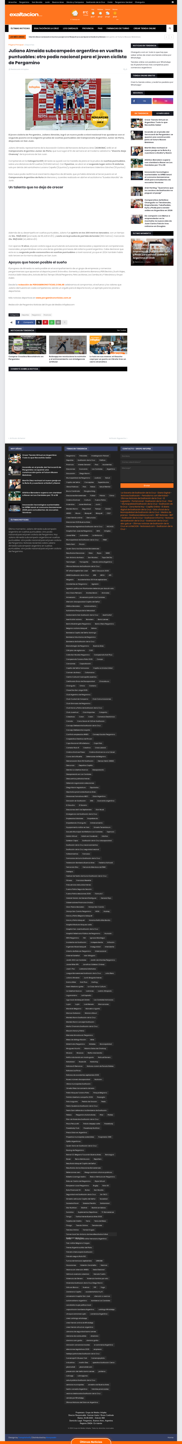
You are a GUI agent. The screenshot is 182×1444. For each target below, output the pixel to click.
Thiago (69, 1225)
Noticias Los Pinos (73, 1070)
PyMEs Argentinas (73, 1141)
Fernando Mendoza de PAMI (94, 867)
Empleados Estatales (74, 818)
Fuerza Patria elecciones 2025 (78, 894)
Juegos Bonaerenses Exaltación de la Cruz (83, 973)
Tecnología (70, 562)
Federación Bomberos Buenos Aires (80, 863)
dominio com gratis (74, 1340)
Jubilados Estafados (87, 969)
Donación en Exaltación (76, 801)
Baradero (89, 619)
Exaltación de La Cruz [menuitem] (46, 28)
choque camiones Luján (76, 1314)
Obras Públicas (72, 487)
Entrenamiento (96, 823)
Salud (107, 478)
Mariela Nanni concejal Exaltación (80, 1022)
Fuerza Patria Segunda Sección (79, 889)
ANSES (68, 513)
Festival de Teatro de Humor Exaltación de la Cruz (86, 876)
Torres (68, 1239)
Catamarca (89, 672)
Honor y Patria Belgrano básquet (79, 916)
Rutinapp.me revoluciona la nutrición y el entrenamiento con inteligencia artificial (67, 359)
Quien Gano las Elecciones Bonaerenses (82, 548)
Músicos (80, 1053)
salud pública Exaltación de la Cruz (80, 1380)
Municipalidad (106, 1044)
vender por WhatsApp (75, 1398)
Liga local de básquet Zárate (77, 1000)
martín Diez (83, 1362)
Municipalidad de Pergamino (78, 478)
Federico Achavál (106, 863)
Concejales (89, 482)
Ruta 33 (106, 1185)
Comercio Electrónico (106, 717)
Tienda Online (82, 1225)
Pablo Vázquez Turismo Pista (77, 1093)
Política (102, 460)
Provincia (47, 315)
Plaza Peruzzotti (72, 1124)
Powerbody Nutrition (92, 1128)
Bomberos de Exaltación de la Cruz (80, 641)
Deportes (29, 44)
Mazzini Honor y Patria (75, 1031)
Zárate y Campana (75, 2)
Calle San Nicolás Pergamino (78, 655)
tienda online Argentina (102, 562)
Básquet (99, 513)
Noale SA (82, 1062)
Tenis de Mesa (100, 1221)
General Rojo (106, 898)
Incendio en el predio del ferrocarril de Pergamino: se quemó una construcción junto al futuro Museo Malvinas (159, 137)
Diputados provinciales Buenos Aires (81, 792)
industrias (70, 1362)
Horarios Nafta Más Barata (99, 920)
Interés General (84, 464)
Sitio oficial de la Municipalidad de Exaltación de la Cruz (144, 511)
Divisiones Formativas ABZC (77, 796)
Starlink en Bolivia (99, 1208)
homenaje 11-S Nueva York (76, 1358)
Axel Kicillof (107, 615)
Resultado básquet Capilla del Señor (81, 1163)
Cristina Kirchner (73, 500)
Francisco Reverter (83, 880)
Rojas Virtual (100, 1181)
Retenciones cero (73, 1172)
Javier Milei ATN (72, 964)
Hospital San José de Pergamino (79, 531)
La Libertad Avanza (74, 991)
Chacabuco (104, 681)
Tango (68, 1216)
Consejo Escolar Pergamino (104, 734)
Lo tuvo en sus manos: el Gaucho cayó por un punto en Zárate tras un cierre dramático (108, 359)
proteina (102, 1371)
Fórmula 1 (99, 894)
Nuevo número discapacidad (78, 1079)
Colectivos (70, 717)
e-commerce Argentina (103, 1345)
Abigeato (70, 579)
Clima (111, 495)
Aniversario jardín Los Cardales (92, 597)
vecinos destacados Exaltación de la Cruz (83, 1393)
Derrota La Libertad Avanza (77, 770)
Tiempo (98, 509)
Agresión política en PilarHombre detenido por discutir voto (90, 588)
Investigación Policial (100, 456)
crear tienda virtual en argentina (79, 1327)
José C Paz (70, 969)
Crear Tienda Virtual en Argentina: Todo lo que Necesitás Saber (156, 122)
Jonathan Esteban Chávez (94, 964)
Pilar (101, 1115)
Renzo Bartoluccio (82, 1159)
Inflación (110, 942)
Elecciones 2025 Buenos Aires (78, 522)
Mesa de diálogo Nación (76, 1039)
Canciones (70, 663)
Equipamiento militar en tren (77, 827)
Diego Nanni (84, 473)
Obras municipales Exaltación (78, 1084)
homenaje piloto (98, 1358)
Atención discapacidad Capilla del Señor (83, 602)
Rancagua (109, 1154)
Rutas (87, 1190)
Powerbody (108, 1124)
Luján (77, 1004)
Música (69, 1053)
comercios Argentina (98, 1314)
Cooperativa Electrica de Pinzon (79, 739)
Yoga (103, 1287)
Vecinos (104, 1265)
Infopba (107, 531)
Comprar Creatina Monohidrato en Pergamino (26, 357)
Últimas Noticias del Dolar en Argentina (82, 1402)
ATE (110, 575)
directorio (94, 1336)
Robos (92, 487)
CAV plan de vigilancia (75, 650)
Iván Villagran (89, 955)
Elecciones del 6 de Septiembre (78, 809)
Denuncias (91, 518)
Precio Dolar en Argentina (76, 1132)
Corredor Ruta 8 (72, 748)
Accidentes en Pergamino (76, 584)
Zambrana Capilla (73, 1292)
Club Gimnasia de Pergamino (78, 703)
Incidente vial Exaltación (76, 942)
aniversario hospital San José (78, 1296)
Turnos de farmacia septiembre (79, 1261)
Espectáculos (103, 482)
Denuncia (70, 765)
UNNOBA (99, 1261)
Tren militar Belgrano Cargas (77, 1243)
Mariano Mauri (91, 1013)
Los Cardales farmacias (103, 1000)
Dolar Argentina (99, 796)
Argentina (111, 469)
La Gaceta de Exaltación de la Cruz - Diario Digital (145, 492)
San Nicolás (37, 2)
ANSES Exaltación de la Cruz (77, 575)
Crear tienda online (74, 518)
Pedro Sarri (70, 544)
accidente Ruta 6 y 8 (94, 1292)
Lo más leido (162, 113)
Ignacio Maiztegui (97, 938)
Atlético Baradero (73, 606)
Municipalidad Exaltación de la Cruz (139, 503)
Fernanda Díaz (72, 867)
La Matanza (97, 535)
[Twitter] (39, 322)
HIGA (97, 911)
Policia (102, 495)
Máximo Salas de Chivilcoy (95, 1048)
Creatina (87, 748)
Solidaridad (104, 1203)
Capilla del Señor (73, 482)
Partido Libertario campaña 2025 (79, 1097)
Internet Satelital (73, 955)
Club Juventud (72, 712)
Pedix (103, 1101)
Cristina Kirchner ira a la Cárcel (102, 752)
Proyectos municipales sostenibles (80, 1137)
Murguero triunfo (73, 1048)
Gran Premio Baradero (75, 907)
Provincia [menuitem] (88, 28)
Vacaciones (71, 1265)
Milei (92, 1039)
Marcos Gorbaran (73, 1013)
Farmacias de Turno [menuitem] (118, 28)
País (84, 487)
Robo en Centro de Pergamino (78, 1181)
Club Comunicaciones (102, 699)
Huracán (108, 933)
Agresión (95, 584)
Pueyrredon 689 (104, 1137)
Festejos (69, 871)
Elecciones (70, 469)
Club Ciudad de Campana (77, 699)
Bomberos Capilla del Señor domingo (81, 633)
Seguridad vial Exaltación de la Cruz (81, 1194)
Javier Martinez (85, 504)
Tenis (88, 1221)
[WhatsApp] (52, 322)
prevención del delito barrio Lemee (80, 1371)
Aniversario (70, 597)
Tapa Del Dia (107, 557)
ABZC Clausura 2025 (100, 571)
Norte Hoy (94, 1062)
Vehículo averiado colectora (77, 1274)
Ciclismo (92, 686)
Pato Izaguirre (71, 1101)
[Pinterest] (45, 322)
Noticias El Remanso (74, 1066)
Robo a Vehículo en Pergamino (102, 1177)
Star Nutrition (71, 1208)
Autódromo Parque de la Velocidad (80, 610)
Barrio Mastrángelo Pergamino (78, 624)
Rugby (95, 1185)
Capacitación (85, 663)
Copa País (98, 743)
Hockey (106, 911)
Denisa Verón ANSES (106, 761)
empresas (98, 1349)
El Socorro (83, 805)
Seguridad (86, 509)
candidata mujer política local (78, 1305)
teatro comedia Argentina (76, 1389)
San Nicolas (93, 557)
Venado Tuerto (99, 1274)
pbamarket (70, 1367)
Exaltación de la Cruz (95, 2)
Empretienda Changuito (76, 823)
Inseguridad (95, 947)
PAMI (105, 540)
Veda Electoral (99, 1269)
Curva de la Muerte (74, 756)
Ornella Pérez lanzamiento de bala (80, 1088)
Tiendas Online (72, 1230)
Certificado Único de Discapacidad (80, 681)
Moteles (92, 1044)
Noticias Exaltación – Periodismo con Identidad (144, 495)
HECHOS (110, 526)
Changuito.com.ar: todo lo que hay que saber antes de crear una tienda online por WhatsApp (151, 55)
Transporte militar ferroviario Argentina (90, 1239)
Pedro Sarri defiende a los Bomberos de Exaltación (86, 1110)
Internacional (100, 951)
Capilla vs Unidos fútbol (102, 668)
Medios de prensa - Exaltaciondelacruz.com (145, 514)
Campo (100, 659)
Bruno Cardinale (73, 491)
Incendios (70, 504)
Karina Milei (71, 982)
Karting (95, 982)
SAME (108, 553)
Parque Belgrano (100, 1093)
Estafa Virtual (71, 836)
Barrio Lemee (103, 619)
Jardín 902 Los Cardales (76, 960)
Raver (68, 1159)
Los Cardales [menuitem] (70, 28)
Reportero (97, 1159)
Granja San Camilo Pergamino (78, 911)
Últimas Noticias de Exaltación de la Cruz (83, 566)
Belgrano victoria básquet (76, 628)
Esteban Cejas (72, 840)
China (82, 686)
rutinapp (69, 1376)
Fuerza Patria (100, 500)
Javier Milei (70, 535)
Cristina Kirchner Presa (75, 752)
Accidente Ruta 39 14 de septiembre (92, 579)
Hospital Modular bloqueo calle (79, 924)
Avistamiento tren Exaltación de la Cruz (82, 615)
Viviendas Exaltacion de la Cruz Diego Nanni (84, 1283)
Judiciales (84, 535)
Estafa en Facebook (89, 836)
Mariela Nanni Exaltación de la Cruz (81, 1017)
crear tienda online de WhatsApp (79, 1323)
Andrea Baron (91, 593)
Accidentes (107, 464)
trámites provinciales (100, 1389)
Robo (91, 553)
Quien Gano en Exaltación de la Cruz (81, 1146)
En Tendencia (141, 113)
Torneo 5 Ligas (88, 1230)
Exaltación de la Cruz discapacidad (97, 840)
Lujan (68, 1004)
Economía (83, 469)
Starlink (84, 1208)
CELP (108, 513)
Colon (81, 717)
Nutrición (98, 1079)
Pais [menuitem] (100, 28)
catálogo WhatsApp (106, 1309)
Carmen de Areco (73, 672)
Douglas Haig (89, 491)
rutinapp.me (82, 1376)
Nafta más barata (95, 1053)
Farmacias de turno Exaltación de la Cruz (83, 858)
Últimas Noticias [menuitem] (20, 28)
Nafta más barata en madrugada (80, 1057)
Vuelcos (86, 1287)
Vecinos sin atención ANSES (77, 1269)
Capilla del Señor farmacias (77, 668)
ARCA (102, 575)
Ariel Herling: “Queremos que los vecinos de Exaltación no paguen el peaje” (159, 190)
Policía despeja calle (91, 1124)
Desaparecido (98, 770)
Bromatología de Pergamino (77, 646)
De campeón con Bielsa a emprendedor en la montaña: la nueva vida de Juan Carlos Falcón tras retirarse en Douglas (158, 221)
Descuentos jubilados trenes (77, 779)
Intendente (109, 947)
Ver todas (121, 330)
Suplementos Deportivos (87, 1212)
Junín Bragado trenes (93, 978)
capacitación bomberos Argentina (80, 1309)
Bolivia (94, 628)
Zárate (107, 509)
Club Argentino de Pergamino (78, 694)
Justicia (97, 478)
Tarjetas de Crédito (73, 1221)
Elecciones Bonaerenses (76, 495)
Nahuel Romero (104, 1057)
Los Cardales (97, 469)
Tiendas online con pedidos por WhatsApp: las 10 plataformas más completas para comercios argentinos (151, 65)
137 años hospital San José (77, 571)
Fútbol (92, 495)
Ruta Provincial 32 (73, 1190)
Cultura (87, 500)
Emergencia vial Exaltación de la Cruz (81, 814)
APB (94, 575)
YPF (95, 1287)
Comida (69, 721)
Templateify (24, 1437)
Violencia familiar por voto (97, 1278)
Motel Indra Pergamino (75, 1044)
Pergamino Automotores (85, 1115)
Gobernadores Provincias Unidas (79, 902)
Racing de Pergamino (75, 1150)
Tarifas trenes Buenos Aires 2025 (89, 1216)
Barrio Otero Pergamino (104, 624)
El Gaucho (70, 805)
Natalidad (70, 1062)
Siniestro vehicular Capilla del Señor (80, 1199)
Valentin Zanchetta (88, 1265)
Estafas (105, 836)
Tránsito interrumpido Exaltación (79, 1252)
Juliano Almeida (72, 978)
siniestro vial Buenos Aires (98, 1385)
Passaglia (101, 1097)
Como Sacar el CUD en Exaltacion (91, 721)
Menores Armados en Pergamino (79, 1035)
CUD (91, 650)
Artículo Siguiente (117, 438)
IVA (84, 938)
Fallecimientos (72, 854)
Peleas (69, 1115)
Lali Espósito (86, 995)
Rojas (99, 553)
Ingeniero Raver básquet (76, 947)
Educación (70, 473)
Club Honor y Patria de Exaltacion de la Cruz (84, 708)
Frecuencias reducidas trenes (78, 885)
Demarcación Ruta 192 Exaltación (79, 761)
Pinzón (82, 544)
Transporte (84, 562)
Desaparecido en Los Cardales (78, 774)
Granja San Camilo (96, 907)
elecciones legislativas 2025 (77, 1349)
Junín (47, 2)
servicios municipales (75, 1385)
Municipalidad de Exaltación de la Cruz (82, 540)
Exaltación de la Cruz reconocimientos (82, 845)
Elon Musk (100, 809)
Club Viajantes (89, 712)
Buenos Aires (58, 2)
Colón (110, 2)
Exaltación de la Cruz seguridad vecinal (82, 849)
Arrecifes (13, 2)
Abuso (77, 513)
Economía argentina (106, 801)
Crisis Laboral (100, 748)
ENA (91, 801)
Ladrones (90, 991)
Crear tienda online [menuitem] (145, 28)
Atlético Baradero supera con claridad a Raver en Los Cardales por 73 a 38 (158, 162)
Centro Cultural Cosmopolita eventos (81, 677)
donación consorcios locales (78, 1345)
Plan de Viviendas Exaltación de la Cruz (82, 1119)
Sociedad (103, 1199)
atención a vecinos (102, 1296)
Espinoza (110, 832)
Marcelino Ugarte (93, 1009)
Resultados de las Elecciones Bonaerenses (83, 1168)
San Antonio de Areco (75, 557)
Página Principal (16, 44)
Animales (105, 593)
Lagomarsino (71, 995)
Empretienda (92, 818)
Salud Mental (105, 487)
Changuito (140, 2)
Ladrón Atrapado (105, 991)
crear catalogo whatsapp (76, 1318)
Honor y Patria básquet (75, 920)
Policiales (83, 456)
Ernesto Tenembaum (102, 827)
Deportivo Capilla (86, 765)
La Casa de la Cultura (97, 986)
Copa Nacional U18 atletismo (77, 743)
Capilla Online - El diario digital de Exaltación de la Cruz (144, 508)
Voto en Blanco (72, 1287)
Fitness (69, 880)
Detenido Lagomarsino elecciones (80, 783)
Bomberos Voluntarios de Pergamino (81, 637)
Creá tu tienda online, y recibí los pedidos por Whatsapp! (152, 83)
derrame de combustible (76, 1336)
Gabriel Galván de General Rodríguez (81, 898)
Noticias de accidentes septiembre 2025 (82, 1075)
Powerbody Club (72, 1128)
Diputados (94, 787)
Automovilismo (90, 606)
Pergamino (24, 2)
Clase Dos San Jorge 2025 (76, 690)
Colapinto (103, 712)
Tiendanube (97, 1225)
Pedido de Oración (89, 1101)
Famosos (86, 854)
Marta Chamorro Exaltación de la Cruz (82, 1026)
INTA (98, 531)
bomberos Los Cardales (100, 1300)
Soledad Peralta (89, 1203)
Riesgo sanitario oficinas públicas (98, 1172)
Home (170, 1437)
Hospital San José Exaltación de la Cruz (82, 929)
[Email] (58, 322)
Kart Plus (83, 982)
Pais (96, 464)
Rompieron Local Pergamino (77, 1185)
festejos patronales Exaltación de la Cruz (83, 1354)
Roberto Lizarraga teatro (76, 1177)
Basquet (88, 513)
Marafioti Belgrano (73, 1009)
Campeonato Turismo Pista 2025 (79, 659)
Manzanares (103, 1004)
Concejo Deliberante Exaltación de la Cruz (83, 725)
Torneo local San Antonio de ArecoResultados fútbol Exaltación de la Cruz (87, 1234)
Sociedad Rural (72, 1203)
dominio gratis (92, 1340)
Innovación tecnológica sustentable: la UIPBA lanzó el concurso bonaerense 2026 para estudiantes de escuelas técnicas (158, 177)
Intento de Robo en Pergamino (78, 951)
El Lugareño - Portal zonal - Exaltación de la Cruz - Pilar (146, 500)
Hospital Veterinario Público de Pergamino (83, 933)
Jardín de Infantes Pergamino (103, 960)
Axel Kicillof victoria (74, 619)
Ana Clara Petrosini (74, 593)
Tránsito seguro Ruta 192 (76, 1256)
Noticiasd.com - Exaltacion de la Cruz (146, 528)
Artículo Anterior (17, 438)
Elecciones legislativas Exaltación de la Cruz (84, 526)
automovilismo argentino (76, 1300)
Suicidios (70, 1212)
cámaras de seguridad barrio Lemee (81, 1331)
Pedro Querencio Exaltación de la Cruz (82, 1106)
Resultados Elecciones (75, 553)
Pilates (110, 1115)
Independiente (97, 942)
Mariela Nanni (72, 509)
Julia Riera (109, 973)
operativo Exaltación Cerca (103, 1362)
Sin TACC (103, 1194)
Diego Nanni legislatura (76, 787)
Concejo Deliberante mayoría (78, 730)
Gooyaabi (51, 1437)
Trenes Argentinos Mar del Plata (79, 1247)
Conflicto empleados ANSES (77, 734)
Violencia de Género (74, 1278)
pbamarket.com (85, 1367)
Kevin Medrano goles (74, 986)
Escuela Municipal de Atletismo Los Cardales (84, 832)
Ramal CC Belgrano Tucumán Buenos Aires (83, 1154)
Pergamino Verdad (123, 2)
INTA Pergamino (72, 938)
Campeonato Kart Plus (103, 655)
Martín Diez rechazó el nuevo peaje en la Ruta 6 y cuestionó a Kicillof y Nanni (65, 37)
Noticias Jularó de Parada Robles (100, 1066)
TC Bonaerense (108, 1212)
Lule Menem (89, 1004)
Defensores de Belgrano (96, 756)
